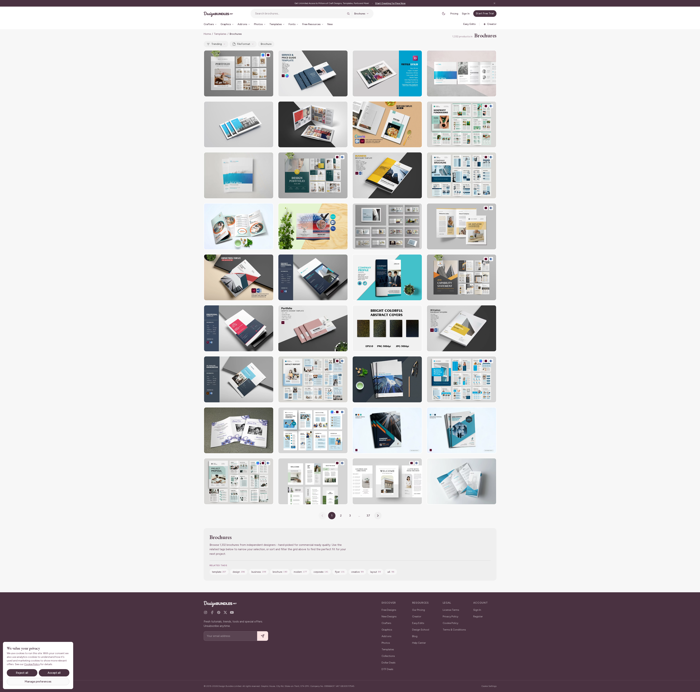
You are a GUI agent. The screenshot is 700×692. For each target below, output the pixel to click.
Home (207, 33)
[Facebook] (212, 612)
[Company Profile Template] (387, 430)
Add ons (386, 636)
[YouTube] (232, 612)
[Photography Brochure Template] (313, 124)
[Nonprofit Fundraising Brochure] (461, 124)
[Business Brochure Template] (238, 124)
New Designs (389, 616)
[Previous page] (322, 515)
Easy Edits (418, 623)
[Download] (260, 55)
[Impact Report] (313, 379)
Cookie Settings (488, 686)
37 (368, 515)
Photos (386, 642)
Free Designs (389, 609)
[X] (225, 612)
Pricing (454, 13)
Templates (220, 33)
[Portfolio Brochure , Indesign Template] (387, 226)
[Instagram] (205, 612)
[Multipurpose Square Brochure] (461, 73)
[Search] (348, 13)
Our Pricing (418, 609)
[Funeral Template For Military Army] (313, 226)
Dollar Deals (388, 662)
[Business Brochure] (238, 175)
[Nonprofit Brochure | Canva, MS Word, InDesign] (313, 430)
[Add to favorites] (268, 55)
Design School (420, 629)
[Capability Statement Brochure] (461, 277)
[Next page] (378, 515)
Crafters (386, 623)
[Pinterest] (219, 612)
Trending (216, 44)
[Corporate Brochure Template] (387, 175)
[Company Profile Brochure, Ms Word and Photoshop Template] (387, 277)
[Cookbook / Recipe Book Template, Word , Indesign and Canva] (387, 124)
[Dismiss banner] (494, 3)
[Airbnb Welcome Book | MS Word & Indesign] (313, 481)
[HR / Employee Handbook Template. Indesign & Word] (461, 328)
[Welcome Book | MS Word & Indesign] (387, 481)
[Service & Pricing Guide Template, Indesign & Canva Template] (313, 73)
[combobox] (300, 13)
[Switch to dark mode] (444, 13)
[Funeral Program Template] (238, 430)
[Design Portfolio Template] (313, 175)
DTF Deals (387, 669)
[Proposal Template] (461, 430)
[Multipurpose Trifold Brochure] (461, 481)
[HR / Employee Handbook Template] (238, 379)
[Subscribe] (262, 636)
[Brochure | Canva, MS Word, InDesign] (461, 379)
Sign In (466, 13)
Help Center (419, 642)
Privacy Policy (450, 616)
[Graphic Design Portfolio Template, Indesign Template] (313, 328)
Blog (414, 636)
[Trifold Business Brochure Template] (238, 226)
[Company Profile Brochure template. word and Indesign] (238, 277)
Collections (388, 656)
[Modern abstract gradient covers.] (387, 328)
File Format (243, 44)
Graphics (387, 629)
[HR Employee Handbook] (461, 226)
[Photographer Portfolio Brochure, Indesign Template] (387, 73)
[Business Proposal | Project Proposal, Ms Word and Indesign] (313, 277)
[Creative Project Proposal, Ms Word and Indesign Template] (238, 328)
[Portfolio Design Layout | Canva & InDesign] (238, 73)
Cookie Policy (450, 623)
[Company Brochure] (461, 175)
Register (478, 616)
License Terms (451, 609)
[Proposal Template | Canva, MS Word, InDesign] (238, 481)
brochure (266, 44)
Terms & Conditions (454, 629)
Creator (416, 616)
